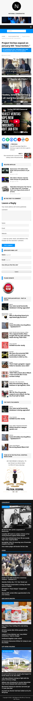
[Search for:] (16, 31)
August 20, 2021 (14, 181)
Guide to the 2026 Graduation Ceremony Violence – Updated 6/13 (14, 578)
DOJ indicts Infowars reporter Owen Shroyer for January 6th (19, 178)
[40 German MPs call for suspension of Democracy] (16, 517)
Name (3, 223)
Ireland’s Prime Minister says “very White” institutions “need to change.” (14, 635)
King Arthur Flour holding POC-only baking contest (15, 626)
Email (3, 228)
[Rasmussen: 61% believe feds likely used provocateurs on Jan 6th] (5, 170)
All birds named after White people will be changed (14, 630)
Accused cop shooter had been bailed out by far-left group (16, 691)
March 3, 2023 (14, 174)
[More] (27, 139)
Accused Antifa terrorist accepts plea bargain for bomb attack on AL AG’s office (16, 674)
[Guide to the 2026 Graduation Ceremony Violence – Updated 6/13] (16, 565)
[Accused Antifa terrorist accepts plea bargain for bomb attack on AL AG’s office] (16, 661)
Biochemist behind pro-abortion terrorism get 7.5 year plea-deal (16, 687)
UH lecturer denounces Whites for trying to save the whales (16, 641)
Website (4, 233)
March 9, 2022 (6, 55)
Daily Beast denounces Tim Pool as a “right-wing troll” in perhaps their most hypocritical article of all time (20, 189)
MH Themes (17, 699)
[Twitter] (3, 139)
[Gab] (7, 139)
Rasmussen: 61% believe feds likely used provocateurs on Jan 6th (19, 170)
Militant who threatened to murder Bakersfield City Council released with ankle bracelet (16, 683)
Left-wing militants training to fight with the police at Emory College (15, 679)
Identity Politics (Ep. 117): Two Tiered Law (14, 582)
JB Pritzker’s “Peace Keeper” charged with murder (14, 589)
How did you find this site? (10, 265)
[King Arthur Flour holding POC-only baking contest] (16, 613)
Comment (4, 209)
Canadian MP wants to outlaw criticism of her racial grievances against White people (15, 534)
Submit (16, 271)
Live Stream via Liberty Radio (16, 463)
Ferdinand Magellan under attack (12, 638)
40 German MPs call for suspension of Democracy (13, 530)
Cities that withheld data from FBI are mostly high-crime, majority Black (15, 538)
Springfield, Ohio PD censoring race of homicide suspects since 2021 (16, 543)
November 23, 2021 (15, 193)
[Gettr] (19, 139)
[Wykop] (23, 139)
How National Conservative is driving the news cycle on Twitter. (16, 585)
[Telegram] (15, 139)
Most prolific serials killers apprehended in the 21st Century (16, 593)
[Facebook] (11, 139)
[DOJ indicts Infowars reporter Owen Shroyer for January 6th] (5, 179)
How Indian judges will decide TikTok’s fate (15, 546)
